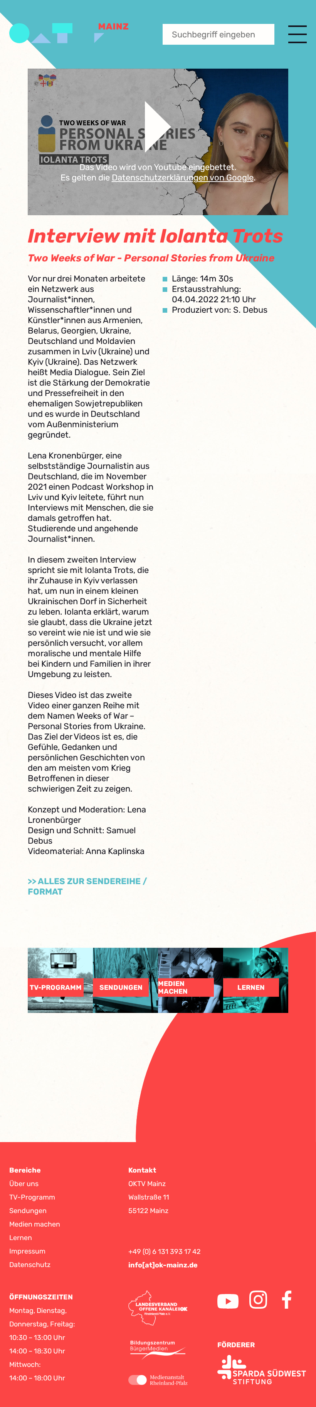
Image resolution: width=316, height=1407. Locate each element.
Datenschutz (29, 1264)
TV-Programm (32, 1197)
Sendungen (28, 1210)
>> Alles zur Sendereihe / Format (87, 886)
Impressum (27, 1251)
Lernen (20, 1237)
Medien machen (34, 1224)
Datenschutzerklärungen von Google (183, 177)
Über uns (24, 1184)
